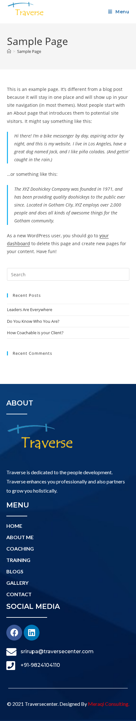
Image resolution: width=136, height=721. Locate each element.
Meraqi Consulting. (108, 704)
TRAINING (18, 560)
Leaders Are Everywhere (29, 309)
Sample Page (29, 51)
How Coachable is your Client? (35, 332)
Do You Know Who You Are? (33, 321)
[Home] (9, 51)
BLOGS (14, 571)
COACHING (20, 549)
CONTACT (19, 594)
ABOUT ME (20, 537)
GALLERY (17, 583)
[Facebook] (14, 633)
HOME (14, 526)
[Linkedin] (32, 633)
